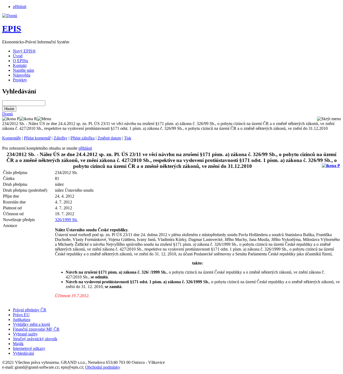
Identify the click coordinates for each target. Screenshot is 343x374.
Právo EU (21, 314)
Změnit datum (109, 138)
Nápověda (21, 75)
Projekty (20, 80)
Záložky (61, 138)
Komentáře (11, 138)
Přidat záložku (82, 138)
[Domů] (9, 15)
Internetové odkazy (29, 348)
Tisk (127, 138)
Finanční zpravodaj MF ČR (36, 329)
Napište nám (23, 70)
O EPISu (20, 60)
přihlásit (19, 6)
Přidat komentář (37, 138)
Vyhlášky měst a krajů (31, 324)
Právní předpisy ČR (29, 310)
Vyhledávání (23, 353)
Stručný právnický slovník (35, 339)
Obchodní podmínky (102, 367)
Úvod (18, 56)
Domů (7, 114)
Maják (18, 343)
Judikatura (21, 319)
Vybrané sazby (25, 334)
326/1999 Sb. (66, 219)
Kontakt (20, 65)
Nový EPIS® (24, 51)
